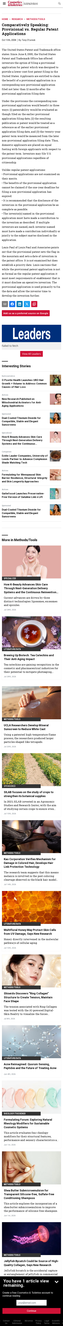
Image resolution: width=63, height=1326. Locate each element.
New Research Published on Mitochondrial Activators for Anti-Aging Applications (21, 402)
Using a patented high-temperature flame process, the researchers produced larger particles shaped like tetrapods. (30, 738)
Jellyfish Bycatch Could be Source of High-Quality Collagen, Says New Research (31, 1262)
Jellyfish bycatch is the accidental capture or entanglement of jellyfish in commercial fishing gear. (31, 1274)
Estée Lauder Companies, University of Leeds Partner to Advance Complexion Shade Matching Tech (25, 459)
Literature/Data (12, 649)
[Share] (12, 304)
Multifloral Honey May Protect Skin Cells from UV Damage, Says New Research (30, 931)
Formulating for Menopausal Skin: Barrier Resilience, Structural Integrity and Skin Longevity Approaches (24, 478)
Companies (6, 452)
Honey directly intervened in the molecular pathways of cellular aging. (31, 941)
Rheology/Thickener (15, 1113)
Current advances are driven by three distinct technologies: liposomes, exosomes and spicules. (30, 601)
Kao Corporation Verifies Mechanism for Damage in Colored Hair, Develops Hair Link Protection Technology (30, 863)
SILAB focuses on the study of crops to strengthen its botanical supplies (29, 794)
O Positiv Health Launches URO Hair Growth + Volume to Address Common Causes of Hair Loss (24, 383)
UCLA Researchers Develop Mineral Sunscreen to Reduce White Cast (26, 727)
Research (17, 19)
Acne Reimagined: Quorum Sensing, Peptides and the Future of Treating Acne (30, 1066)
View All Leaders (31, 354)
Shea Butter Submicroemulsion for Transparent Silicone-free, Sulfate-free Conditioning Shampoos (29, 1194)
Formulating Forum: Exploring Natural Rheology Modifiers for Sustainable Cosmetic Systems (28, 1123)
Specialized (7, 433)
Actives (5, 395)
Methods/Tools (35, 19)
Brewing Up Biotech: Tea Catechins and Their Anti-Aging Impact (29, 657)
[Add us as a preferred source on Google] (34, 304)
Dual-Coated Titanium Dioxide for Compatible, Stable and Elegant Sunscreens (21, 421)
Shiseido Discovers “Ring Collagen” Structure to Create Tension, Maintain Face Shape (28, 997)
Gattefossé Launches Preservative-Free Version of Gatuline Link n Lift (23, 495)
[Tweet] (27, 304)
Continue (31, 1310)
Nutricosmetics (8, 376)
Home (5, 19)
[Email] (5, 304)
